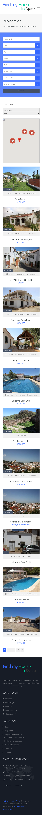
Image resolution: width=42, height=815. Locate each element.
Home (7, 727)
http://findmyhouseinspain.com (18, 779)
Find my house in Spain (11, 801)
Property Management (13, 734)
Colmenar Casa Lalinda (21, 280)
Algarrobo (9, 714)
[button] (19, 140)
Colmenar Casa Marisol (21, 521)
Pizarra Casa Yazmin (21, 640)
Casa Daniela (21, 199)
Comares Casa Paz (21, 599)
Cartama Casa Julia (21, 401)
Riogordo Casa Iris (21, 360)
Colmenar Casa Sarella (21, 481)
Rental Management (14, 741)
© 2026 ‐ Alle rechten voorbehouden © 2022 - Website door (16, 805)
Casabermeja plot (21, 441)
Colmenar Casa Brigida (21, 239)
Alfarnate (8, 706)
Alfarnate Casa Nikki (21, 562)
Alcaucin (8, 703)
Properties (9, 731)
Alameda (8, 699)
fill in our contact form (13, 785)
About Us (8, 749)
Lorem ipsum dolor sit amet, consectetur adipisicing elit (19, 26)
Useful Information (12, 745)
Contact (8, 752)
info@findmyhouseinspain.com (18, 776)
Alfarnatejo (9, 710)
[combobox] (21, 45)
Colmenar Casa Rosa (21, 320)
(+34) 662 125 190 (12, 772)
